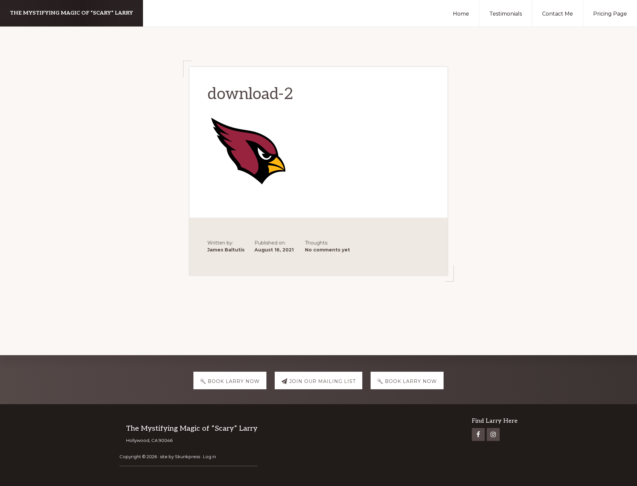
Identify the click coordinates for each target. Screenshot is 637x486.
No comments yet (327, 250)
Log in (209, 456)
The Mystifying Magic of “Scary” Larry (71, 13)
